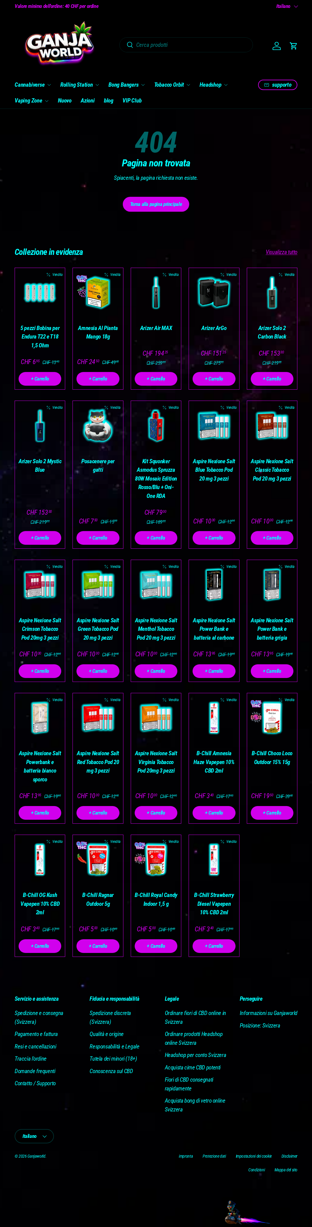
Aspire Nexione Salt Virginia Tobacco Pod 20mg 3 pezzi (156, 762)
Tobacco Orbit (169, 84)
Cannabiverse (30, 84)
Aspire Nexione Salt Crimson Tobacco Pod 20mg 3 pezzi (40, 629)
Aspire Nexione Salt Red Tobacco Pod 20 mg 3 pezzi (98, 762)
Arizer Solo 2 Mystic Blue (40, 466)
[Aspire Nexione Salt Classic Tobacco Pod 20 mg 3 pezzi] (272, 426)
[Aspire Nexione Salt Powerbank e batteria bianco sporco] (40, 718)
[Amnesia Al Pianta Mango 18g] (98, 293)
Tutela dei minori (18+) (113, 1058)
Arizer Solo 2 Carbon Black (272, 332)
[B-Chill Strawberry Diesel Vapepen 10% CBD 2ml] (214, 860)
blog (108, 100)
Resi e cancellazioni (35, 1046)
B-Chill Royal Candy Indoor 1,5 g (156, 899)
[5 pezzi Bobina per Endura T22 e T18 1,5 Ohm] (40, 293)
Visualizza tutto (281, 252)
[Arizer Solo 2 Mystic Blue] (40, 426)
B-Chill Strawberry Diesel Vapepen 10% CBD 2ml (214, 904)
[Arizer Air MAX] (156, 293)
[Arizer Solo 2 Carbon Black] (272, 293)
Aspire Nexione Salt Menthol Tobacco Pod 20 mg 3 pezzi (156, 629)
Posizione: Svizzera (260, 1025)
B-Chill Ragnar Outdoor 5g (98, 899)
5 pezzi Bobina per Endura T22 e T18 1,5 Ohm (39, 337)
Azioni (88, 100)
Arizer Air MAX (156, 328)
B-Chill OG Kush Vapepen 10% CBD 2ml (39, 904)
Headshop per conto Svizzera (195, 1054)
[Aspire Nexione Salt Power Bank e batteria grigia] (272, 585)
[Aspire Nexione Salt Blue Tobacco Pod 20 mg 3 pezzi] (214, 426)
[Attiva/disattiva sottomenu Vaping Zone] (46, 101)
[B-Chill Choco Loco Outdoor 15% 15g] (272, 718)
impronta (186, 1156)
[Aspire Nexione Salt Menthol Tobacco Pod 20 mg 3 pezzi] (156, 585)
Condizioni (256, 1169)
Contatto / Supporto (35, 1083)
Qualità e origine (107, 1034)
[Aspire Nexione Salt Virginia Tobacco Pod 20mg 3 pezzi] (156, 718)
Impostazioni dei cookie (254, 1156)
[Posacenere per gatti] (98, 426)
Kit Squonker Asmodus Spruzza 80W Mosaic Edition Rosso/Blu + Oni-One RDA (156, 478)
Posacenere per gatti (98, 466)
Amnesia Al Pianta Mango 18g (98, 332)
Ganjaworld (36, 1156)
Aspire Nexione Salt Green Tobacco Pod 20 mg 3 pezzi (98, 629)
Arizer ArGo (213, 328)
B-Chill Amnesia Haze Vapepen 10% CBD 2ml (213, 762)
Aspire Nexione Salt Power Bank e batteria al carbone (214, 629)
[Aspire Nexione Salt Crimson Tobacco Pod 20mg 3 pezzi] (40, 585)
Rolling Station (76, 84)
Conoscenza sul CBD (111, 1071)
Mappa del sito (286, 1169)
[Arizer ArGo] (214, 293)
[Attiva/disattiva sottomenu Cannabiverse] (49, 85)
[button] (293, 46)
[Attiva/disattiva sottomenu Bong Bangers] (143, 85)
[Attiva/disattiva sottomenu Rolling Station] (97, 85)
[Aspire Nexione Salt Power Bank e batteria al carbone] (214, 585)
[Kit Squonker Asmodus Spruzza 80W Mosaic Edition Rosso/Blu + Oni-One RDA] (156, 426)
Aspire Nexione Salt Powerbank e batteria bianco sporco (40, 766)
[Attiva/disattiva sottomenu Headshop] (225, 85)
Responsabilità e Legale (114, 1046)
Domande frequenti (35, 1071)
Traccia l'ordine (31, 1058)
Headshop (210, 84)
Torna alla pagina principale (156, 204)
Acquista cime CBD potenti (193, 1067)
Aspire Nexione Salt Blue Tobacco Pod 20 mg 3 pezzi (214, 470)
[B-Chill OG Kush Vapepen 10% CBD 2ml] (40, 860)
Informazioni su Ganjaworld (268, 1013)
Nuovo (65, 100)
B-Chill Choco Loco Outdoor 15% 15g (272, 758)
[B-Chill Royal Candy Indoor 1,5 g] (156, 860)
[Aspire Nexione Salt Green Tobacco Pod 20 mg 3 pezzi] (98, 585)
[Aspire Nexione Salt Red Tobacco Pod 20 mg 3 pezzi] (98, 718)
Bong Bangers (123, 84)
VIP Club (131, 100)
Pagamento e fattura (36, 1034)
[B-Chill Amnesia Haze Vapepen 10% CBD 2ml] (214, 718)
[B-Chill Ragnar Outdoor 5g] (98, 860)
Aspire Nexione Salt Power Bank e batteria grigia (272, 629)
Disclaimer (289, 1156)
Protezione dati (214, 1156)
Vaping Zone (28, 100)
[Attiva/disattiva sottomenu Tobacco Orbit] (188, 85)
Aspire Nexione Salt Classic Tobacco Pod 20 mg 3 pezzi (272, 470)
